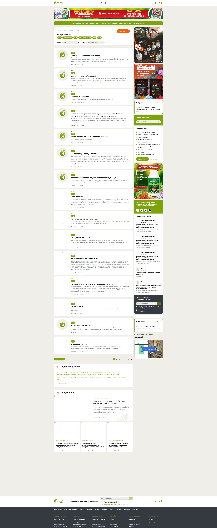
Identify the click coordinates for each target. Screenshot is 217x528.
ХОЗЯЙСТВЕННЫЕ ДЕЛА (125, 23)
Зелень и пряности (83, 377)
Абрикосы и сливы (91, 374)
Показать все (62, 383)
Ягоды (75, 37)
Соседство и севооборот (96, 377)
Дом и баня (132, 519)
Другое (99, 37)
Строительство (114, 526)
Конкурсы (89, 509)
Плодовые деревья (67, 37)
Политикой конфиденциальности (147, 310)
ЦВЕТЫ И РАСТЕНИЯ (101, 23)
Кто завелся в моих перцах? (146, 154)
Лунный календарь (81, 372)
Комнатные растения (97, 524)
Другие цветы (85, 440)
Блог (75, 3)
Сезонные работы (99, 372)
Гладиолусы (72, 372)
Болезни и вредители (62, 377)
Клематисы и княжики (75, 374)
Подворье (131, 526)
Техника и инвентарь (134, 524)
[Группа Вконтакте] (157, 3)
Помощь (119, 509)
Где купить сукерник (143, 142)
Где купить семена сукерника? (146, 132)
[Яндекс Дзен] (162, 3)
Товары (112, 509)
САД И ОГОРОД (90, 23)
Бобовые (84, 374)
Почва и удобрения (73, 377)
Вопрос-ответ (80, 3)
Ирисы (117, 372)
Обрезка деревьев (143, 137)
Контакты (135, 509)
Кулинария (150, 519)
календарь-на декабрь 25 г (145, 149)
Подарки (97, 509)
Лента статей (69, 3)
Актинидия (100, 374)
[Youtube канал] (159, 3)
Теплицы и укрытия (107, 377)
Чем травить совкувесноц (145, 139)
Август (110, 440)
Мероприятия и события (63, 374)
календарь (141, 152)
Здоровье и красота (152, 522)
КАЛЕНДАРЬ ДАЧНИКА (78, 23)
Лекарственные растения (98, 526)
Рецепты (104, 509)
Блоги (58, 372)
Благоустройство (133, 522)
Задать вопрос (122, 31)
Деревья (106, 374)
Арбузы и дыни (64, 372)
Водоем (112, 519)
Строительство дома (114, 374)
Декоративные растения (85, 37)
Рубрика (59, 42)
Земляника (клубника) (98, 398)
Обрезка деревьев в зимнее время (148, 134)
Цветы (94, 37)
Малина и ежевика (60, 440)
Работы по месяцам (109, 372)
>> (131, 359)
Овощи (59, 37)
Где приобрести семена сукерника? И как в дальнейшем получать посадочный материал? (149, 146)
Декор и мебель (114, 522)
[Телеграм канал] (155, 3)
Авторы (87, 3)
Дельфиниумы (90, 372)
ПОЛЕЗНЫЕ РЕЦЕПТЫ (139, 23)
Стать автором (94, 3)
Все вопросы (154, 159)
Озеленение (113, 524)
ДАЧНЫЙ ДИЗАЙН (112, 23)
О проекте (127, 509)
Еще (157, 102)
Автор (83, 42)
